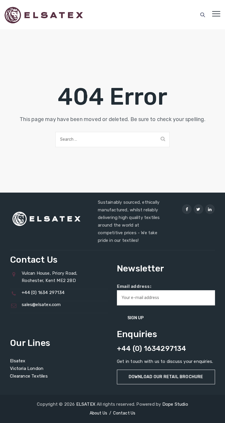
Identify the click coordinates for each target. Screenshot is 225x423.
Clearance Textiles (29, 376)
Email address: (134, 286)
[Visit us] (187, 209)
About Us (99, 413)
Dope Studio (175, 404)
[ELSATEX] (43, 14)
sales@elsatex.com (41, 304)
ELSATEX (86, 404)
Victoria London (26, 368)
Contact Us (124, 413)
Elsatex (17, 360)
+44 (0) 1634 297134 (43, 292)
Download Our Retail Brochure (166, 376)
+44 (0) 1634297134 (151, 348)
